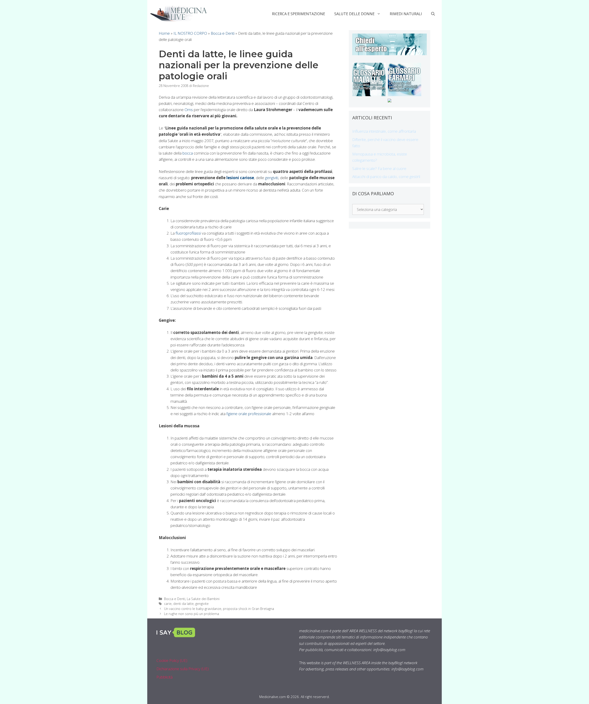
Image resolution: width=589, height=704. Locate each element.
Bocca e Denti (222, 33)
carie (168, 603)
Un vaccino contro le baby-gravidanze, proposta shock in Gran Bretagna (219, 608)
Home (164, 33)
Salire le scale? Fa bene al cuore (379, 168)
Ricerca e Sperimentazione (298, 13)
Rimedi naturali (406, 13)
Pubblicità (164, 677)
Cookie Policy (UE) (171, 660)
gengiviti (271, 177)
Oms (189, 109)
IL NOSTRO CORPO (190, 33)
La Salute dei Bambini (203, 599)
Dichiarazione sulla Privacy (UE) (182, 668)
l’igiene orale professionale (249, 413)
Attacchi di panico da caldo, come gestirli (386, 176)
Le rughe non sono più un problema (191, 614)
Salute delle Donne (354, 13)
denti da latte (183, 603)
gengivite (202, 603)
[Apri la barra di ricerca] (433, 14)
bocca (188, 153)
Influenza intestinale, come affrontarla (384, 131)
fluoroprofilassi (188, 233)
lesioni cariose (240, 177)
